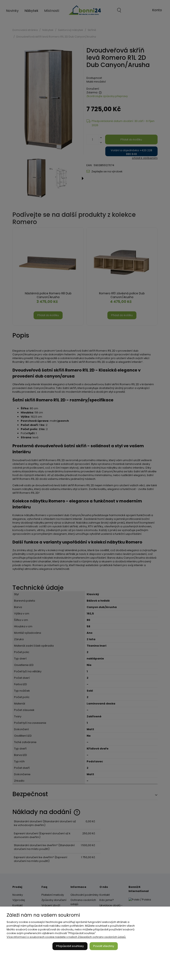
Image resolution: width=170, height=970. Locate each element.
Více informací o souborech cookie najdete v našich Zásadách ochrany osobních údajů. (66, 937)
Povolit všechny (103, 946)
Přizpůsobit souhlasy (70, 946)
